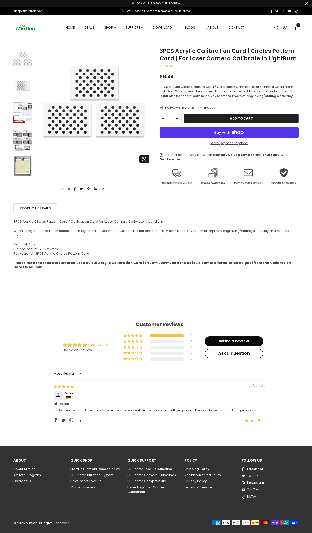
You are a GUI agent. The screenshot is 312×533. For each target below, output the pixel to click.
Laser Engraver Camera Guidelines (146, 489)
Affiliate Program (27, 475)
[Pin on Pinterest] (88, 189)
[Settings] (285, 27)
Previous (38, 106)
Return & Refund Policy (203, 475)
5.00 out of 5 (98, 345)
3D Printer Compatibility (146, 481)
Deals (89, 27)
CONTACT (236, 27)
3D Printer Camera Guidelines (151, 475)
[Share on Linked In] (95, 189)
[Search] (276, 27)
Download (162, 27)
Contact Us (22, 481)
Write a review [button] (234, 341)
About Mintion (24, 469)
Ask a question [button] (234, 353)
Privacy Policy (196, 481)
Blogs (190, 27)
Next (148, 106)
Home (70, 27)
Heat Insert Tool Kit (85, 481)
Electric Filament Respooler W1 (95, 469)
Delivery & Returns (179, 108)
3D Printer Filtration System (92, 475)
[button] (133, 336)
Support (133, 27)
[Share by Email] (102, 189)
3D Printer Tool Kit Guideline (149, 469)
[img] (64, 386)
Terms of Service (198, 487)
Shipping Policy (197, 469)
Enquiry (209, 108)
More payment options (229, 143)
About (212, 27)
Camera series (82, 487)
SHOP (108, 27)
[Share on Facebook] (75, 189)
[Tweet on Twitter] (82, 189)
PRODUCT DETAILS (35, 208)
